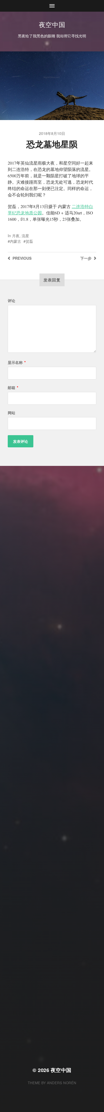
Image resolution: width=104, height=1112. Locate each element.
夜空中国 (52, 24)
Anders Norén (61, 1082)
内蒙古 (15, 241)
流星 (25, 235)
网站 (11, 412)
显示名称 (17, 362)
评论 (11, 300)
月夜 (15, 235)
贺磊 (29, 241)
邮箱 (13, 387)
